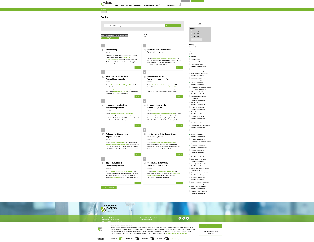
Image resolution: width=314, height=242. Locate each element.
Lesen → (138, 67)
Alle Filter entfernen (196, 39)
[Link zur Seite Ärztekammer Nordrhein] (101, 9)
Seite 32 (195, 36)
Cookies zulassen (211, 226)
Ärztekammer (137, 5)
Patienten (129, 5)
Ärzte (117, 5)
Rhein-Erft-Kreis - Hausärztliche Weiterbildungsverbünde (159, 50)
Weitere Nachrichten (108, 187)
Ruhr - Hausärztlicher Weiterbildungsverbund (115, 164)
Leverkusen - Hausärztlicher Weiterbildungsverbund (116, 106)
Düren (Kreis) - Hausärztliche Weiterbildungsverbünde (117, 77)
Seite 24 (195, 33)
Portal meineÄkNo (186, 0)
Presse (160, 5)
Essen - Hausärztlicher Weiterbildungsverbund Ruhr (158, 77)
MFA (122, 5)
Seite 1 (195, 31)
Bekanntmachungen (148, 5)
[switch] (137, 238)
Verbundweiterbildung (196, 61)
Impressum (183, 233)
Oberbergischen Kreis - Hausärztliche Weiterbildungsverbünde (161, 135)
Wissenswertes (171, 5)
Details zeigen (176, 238)
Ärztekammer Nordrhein (197, 54)
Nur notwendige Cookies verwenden (211, 232)
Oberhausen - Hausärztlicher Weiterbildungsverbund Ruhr (158, 164)
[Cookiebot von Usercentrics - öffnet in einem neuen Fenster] (100, 239)
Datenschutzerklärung (172, 233)
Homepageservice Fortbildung (198, 0)
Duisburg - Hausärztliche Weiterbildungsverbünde (156, 106)
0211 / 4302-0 (107, 221)
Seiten (192, 47)
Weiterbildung (111, 49)
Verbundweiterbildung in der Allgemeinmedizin (117, 135)
